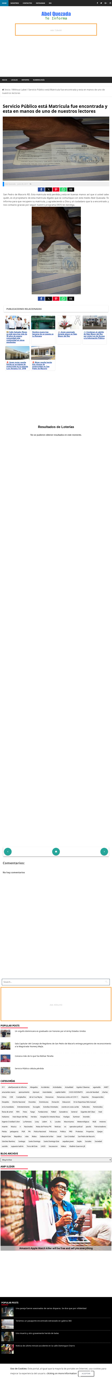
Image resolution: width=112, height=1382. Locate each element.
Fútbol (53, 1112)
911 (3, 1087)
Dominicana (43, 1102)
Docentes (32, 1102)
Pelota (4, 1131)
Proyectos (90, 1131)
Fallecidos (86, 1107)
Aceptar (86, 1374)
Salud (59, 1136)
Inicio (4, 80)
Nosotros (15, 3)
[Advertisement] (55, 958)
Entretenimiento (23, 1107)
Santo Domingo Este (51, 1141)
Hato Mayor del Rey (20, 1117)
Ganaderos (63, 1112)
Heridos (34, 1117)
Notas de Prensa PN (43, 1126)
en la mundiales (8, 1107)
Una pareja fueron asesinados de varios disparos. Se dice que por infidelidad (51, 1308)
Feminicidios (98, 1107)
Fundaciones (43, 1112)
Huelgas (66, 1117)
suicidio (5, 1146)
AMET (106, 1087)
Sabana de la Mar (46, 1136)
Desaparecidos (98, 1097)
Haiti (100, 1112)
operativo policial (76, 1126)
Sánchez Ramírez (8, 1141)
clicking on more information (62, 1373)
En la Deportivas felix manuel (85, 1102)
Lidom (44, 1122)
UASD (43, 1146)
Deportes (25, 80)
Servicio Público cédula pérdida (29, 1068)
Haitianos (5, 1117)
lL (50, 1122)
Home (4, 3)
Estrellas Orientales (50, 1107)
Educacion (66, 1102)
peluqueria (14, 1131)
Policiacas (53, 1131)
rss (50, 3)
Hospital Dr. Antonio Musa (50, 1117)
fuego (32, 1112)
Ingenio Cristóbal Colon (11, 1122)
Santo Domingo (34, 1141)
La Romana (27, 1122)
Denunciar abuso (12, 1362)
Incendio (86, 1117)
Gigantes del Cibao (88, 1112)
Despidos (5, 1102)
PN (29, 1131)
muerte (5, 1126)
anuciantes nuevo (8, 1092)
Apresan (36, 1092)
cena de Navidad (92, 1092)
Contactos (27, 3)
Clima (4, 1097)
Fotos (25, 1112)
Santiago (21, 1141)
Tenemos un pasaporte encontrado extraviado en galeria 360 (44, 1320)
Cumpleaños (21, 1097)
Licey (37, 1122)
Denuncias (49, 1097)
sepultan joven (68, 1141)
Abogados (34, 1087)
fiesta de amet (7, 1112)
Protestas (79, 1131)
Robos (34, 1136)
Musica (13, 1126)
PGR (23, 1131)
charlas (105, 1092)
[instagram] (110, 3)
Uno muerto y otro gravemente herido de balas (37, 1333)
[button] (41, 189)
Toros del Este (32, 1146)
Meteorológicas (83, 1122)
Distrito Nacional (18, 1102)
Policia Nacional (40, 1131)
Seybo (79, 1141)
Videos (63, 1146)
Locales (14, 80)
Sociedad (98, 1141)
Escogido (36, 1107)
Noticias (58, 1126)
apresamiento (24, 1092)
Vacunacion (53, 1146)
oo (65, 1126)
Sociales (88, 1141)
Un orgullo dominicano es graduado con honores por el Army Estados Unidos (50, 1031)
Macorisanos (69, 1122)
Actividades (57, 1087)
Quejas (100, 1131)
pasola (88, 1126)
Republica (18, 1136)
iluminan (76, 1117)
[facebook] (97, 3)
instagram (40, 3)
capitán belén (60, 1092)
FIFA (18, 1112)
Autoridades (47, 1092)
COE (11, 1097)
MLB (94, 1122)
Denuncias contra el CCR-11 (67, 1097)
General (74, 1112)
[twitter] (101, 3)
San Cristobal (69, 1136)
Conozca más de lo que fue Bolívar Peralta (34, 1056)
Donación (55, 1102)
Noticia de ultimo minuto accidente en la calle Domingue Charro (45, 1345)
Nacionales (28, 1126)
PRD (70, 1131)
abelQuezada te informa (17, 1087)
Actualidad (69, 1087)
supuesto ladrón (17, 1146)
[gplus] (106, 3)
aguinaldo (97, 1087)
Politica (63, 1131)
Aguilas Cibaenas (83, 1087)
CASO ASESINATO (76, 1092)
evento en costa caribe (70, 1107)
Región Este (6, 1136)
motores (102, 1122)
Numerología (39, 80)
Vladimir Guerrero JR (77, 1146)
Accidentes (45, 1087)
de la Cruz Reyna (35, 1097)
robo (27, 1136)
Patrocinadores (100, 1126)
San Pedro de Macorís (86, 1136)
